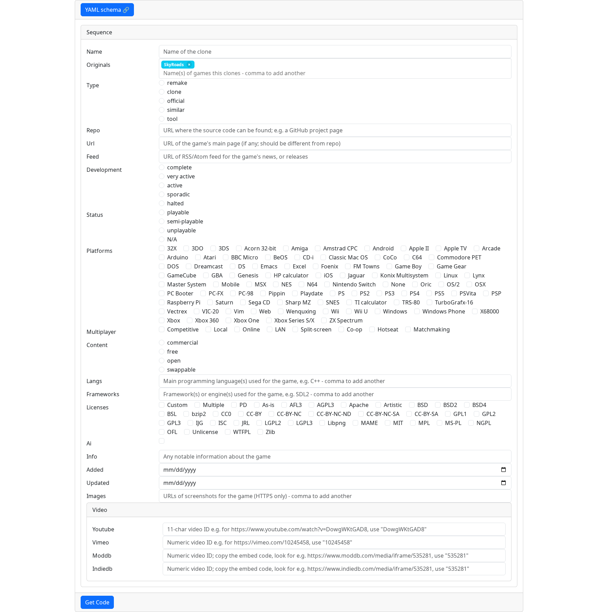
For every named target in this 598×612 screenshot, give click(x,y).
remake (177, 83)
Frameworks (103, 394)
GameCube (181, 275)
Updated (98, 483)
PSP (496, 293)
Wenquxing (301, 311)
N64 (312, 284)
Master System (186, 284)
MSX (260, 284)
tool (172, 119)
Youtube (103, 529)
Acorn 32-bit (260, 248)
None (398, 284)
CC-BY (254, 414)
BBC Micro (244, 257)
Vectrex (177, 311)
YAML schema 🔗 (107, 10)
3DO (197, 248)
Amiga (299, 248)
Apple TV (455, 248)
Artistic (393, 405)
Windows (395, 311)
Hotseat (388, 329)
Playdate (311, 293)
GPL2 (489, 414)
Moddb (101, 555)
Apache (359, 405)
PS (341, 293)
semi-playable (185, 221)
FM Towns (366, 266)
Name (94, 51)
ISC (222, 423)
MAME (369, 423)
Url (90, 143)
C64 (417, 257)
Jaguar (356, 275)
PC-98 (245, 293)
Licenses (98, 407)
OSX (480, 284)
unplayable (181, 230)
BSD (422, 405)
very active (181, 176)
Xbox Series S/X (294, 320)
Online (251, 329)
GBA (217, 275)
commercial (182, 342)
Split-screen (316, 329)
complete (179, 167)
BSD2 (450, 405)
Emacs (269, 266)
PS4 (414, 293)
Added (95, 469)
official (175, 101)
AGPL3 (325, 405)
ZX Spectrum (346, 320)
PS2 (365, 293)
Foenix (329, 266)
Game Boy (408, 266)
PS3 (390, 293)
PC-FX (216, 293)
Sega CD (259, 302)
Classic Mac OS (348, 257)
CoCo (390, 257)
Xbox (173, 320)
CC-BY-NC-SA (382, 414)
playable (178, 212)
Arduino (177, 257)
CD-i (308, 257)
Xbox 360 (207, 320)
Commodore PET (459, 257)
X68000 (489, 311)
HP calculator (291, 275)
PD (243, 405)
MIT (398, 423)
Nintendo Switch (354, 284)
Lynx (478, 275)
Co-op (354, 329)
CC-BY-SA (426, 414)
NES (286, 284)
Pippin (277, 293)
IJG (199, 423)
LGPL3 (304, 423)
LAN (280, 329)
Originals (98, 65)
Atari (209, 257)
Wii (335, 311)
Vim (239, 311)
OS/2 (453, 284)
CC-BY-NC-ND (334, 414)
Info (92, 456)
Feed (93, 156)
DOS (173, 266)
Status (95, 215)
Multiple (213, 405)
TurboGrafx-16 (454, 302)
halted (175, 203)
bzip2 (199, 414)
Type (93, 85)
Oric (426, 284)
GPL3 (174, 423)
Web (265, 311)
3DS (224, 248)
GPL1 (460, 414)
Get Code (97, 602)
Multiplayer (101, 332)
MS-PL (453, 423)
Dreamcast (208, 266)
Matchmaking (432, 329)
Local (220, 329)
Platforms (99, 251)
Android (383, 248)
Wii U (361, 311)
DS (241, 266)
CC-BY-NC (289, 414)
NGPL (484, 423)
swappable (181, 369)
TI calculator (371, 302)
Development (104, 170)
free (172, 351)
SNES (332, 302)
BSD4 (479, 405)
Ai (89, 443)
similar (176, 110)
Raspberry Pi (183, 302)
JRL (246, 423)
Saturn (224, 302)
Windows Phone (444, 311)
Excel (299, 266)
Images (96, 496)
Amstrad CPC (340, 248)
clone (174, 92)
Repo (93, 130)
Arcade (491, 248)
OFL (172, 432)
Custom (177, 405)
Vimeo (100, 542)
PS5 (439, 293)
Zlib (270, 432)
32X (171, 248)
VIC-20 (210, 311)
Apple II (419, 248)
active (174, 185)
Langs (94, 381)
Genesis (248, 275)
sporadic (178, 194)
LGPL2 (273, 423)
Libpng (337, 423)
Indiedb (102, 569)
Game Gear (451, 266)
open (174, 360)
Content (97, 345)
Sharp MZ (298, 302)
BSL (171, 414)
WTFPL (242, 432)
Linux (450, 275)
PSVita (468, 293)
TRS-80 (411, 302)
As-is (268, 405)
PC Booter (180, 293)
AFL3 (296, 405)
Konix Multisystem (404, 275)
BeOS (280, 257)
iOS (328, 275)
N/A (172, 239)
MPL (424, 423)
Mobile (230, 284)
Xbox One (246, 320)
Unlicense (205, 432)
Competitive (183, 329)
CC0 (226, 414)
